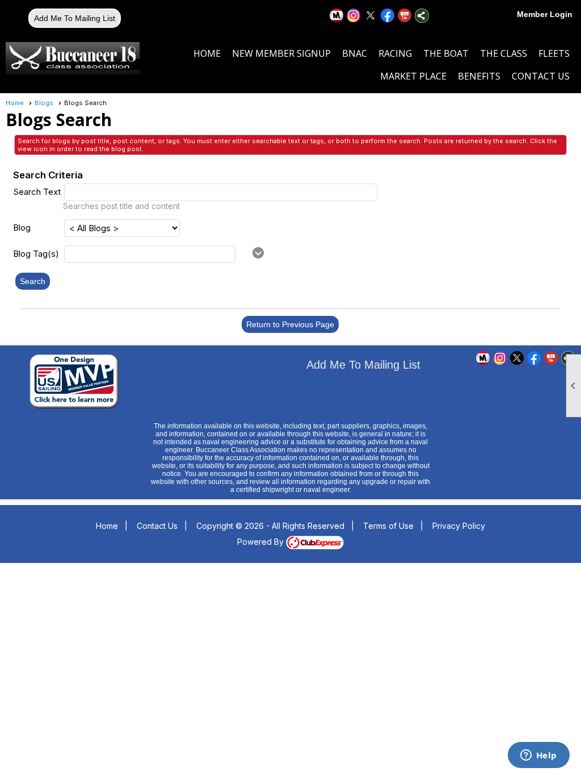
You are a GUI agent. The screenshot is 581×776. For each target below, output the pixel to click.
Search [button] (32, 281)
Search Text (37, 191)
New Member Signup (281, 53)
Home (207, 53)
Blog (22, 227)
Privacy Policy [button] (458, 526)
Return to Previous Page (290, 324)
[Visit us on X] (371, 16)
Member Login (544, 14)
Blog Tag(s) (36, 253)
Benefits (479, 76)
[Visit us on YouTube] (405, 16)
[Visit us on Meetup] (337, 16)
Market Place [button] (413, 76)
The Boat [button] (446, 53)
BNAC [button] (354, 53)
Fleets (554, 53)
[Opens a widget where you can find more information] (538, 756)
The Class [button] (503, 53)
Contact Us (541, 76)
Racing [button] (395, 53)
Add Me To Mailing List (74, 18)
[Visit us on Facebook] (388, 16)
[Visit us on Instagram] (354, 16)
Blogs (44, 103)
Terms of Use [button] (388, 526)
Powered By (261, 541)
